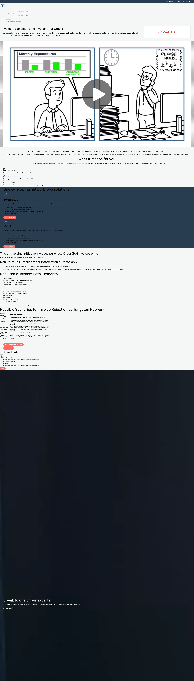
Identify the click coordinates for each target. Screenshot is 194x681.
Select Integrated (10, 217)
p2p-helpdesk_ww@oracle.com (32, 323)
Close (2, 368)
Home (9, 13)
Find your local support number (13, 344)
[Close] (1, 356)
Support (171, 1)
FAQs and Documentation (13, 21)
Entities (8, 19)
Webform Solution (23, 15)
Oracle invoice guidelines (17, 305)
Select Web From (9, 246)
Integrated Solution (23, 11)
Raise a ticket (8, 348)
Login (178, 1)
